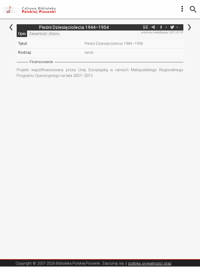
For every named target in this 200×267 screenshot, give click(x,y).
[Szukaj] (193, 9)
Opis (22, 33)
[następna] (189, 27)
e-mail (145, 27)
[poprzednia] (11, 27)
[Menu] (182, 9)
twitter (172, 27)
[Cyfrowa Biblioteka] (27, 9)
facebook (161, 27)
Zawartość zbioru (44, 33)
